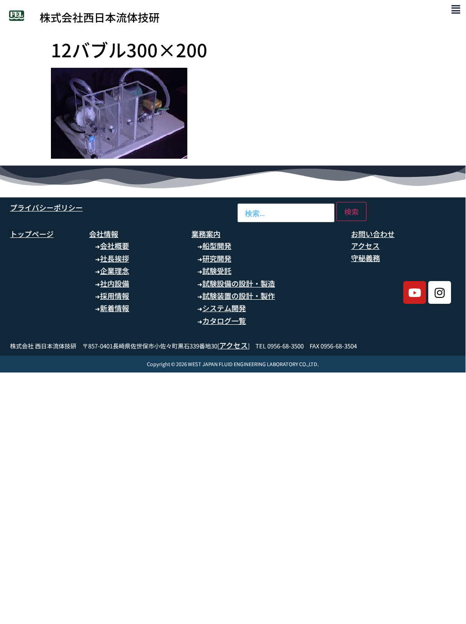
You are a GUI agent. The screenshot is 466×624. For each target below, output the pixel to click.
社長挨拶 (114, 258)
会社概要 (114, 245)
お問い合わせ (373, 233)
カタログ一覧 (224, 320)
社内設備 (114, 283)
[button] (456, 9)
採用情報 (114, 295)
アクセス (365, 245)
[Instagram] (439, 292)
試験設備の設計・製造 (238, 283)
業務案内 (205, 233)
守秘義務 (365, 257)
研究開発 (216, 258)
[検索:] (286, 212)
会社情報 (103, 233)
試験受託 (216, 270)
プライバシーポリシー (46, 207)
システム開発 (224, 307)
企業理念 (114, 270)
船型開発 (216, 245)
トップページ (32, 233)
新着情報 (114, 307)
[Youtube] (414, 292)
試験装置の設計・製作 (238, 295)
